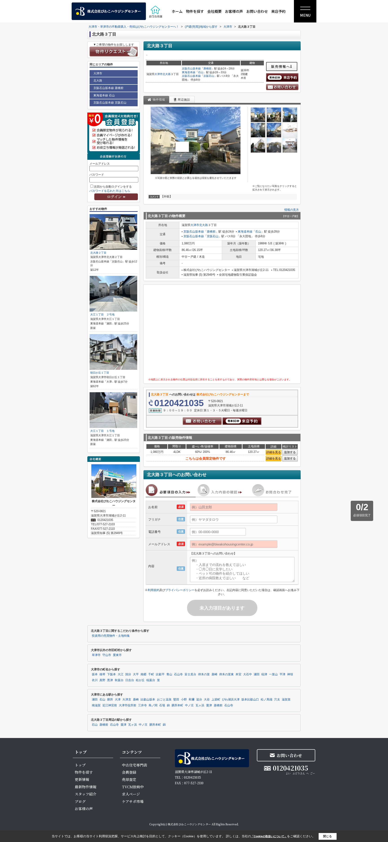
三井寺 (142, 705)
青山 (169, 674)
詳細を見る (273, 452)
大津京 (126, 699)
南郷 (143, 674)
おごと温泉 (164, 699)
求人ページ (131, 794)
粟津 (209, 705)
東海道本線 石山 (104, 95)
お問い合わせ (257, 11)
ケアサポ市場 (132, 801)
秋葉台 (119, 680)
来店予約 (278, 11)
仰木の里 (204, 674)
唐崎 (214, 674)
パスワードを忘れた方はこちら (109, 191)
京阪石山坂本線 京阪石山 (109, 102)
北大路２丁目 (98, 252)
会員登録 (129, 772)
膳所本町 (177, 705)
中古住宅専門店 (134, 765)
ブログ (80, 801)
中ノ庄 (189, 705)
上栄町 (216, 699)
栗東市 (117, 655)
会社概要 (214, 11)
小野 (184, 699)
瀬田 (257, 674)
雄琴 (102, 674)
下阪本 (111, 674)
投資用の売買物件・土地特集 (111, 635)
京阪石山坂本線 (191, 68)
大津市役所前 (127, 705)
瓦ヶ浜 (200, 705)
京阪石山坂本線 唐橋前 (108, 88)
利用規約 (153, 590)
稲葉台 (150, 680)
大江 (120, 674)
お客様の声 (234, 11)
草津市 (96, 655)
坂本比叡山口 (250, 699)
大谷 (207, 699)
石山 (200, 72)
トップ (80, 765)
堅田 (176, 699)
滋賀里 (286, 699)
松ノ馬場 (266, 699)
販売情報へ (280, 66)
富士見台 (190, 674)
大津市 (158, 74)
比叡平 (160, 674)
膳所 (110, 699)
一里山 (273, 674)
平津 (282, 674)
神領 (290, 674)
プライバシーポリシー (179, 590)
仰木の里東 (226, 674)
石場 (162, 705)
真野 (102, 680)
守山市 (106, 655)
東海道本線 (188, 72)
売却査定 (129, 779)
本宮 (238, 674)
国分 (128, 674)
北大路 (167, 74)
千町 (151, 674)
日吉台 (129, 680)
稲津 (264, 674)
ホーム (177, 11)
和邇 (191, 699)
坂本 (95, 674)
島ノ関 (153, 705)
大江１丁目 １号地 (102, 430)
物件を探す (195, 11)
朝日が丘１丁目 (99, 372)
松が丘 (140, 680)
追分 (199, 699)
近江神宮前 (109, 705)
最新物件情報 (85, 786)
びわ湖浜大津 (231, 699)
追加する (290, 452)
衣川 (95, 680)
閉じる (327, 836)
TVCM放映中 (133, 786)
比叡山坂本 (148, 699)
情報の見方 (291, 209)
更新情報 (82, 779)
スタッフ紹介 (85, 794)
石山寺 (178, 674)
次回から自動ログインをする (113, 186)
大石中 (247, 674)
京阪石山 (208, 76)
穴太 (277, 699)
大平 (136, 674)
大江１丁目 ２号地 (102, 314)
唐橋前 (207, 68)
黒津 (110, 680)
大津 (118, 699)
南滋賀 (96, 705)
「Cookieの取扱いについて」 (269, 836)
